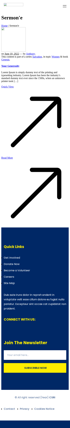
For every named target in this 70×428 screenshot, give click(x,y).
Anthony (30, 53)
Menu (65, 6)
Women (56, 56)
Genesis (5, 59)
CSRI (52, 397)
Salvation (37, 56)
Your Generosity (10, 66)
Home (4, 25)
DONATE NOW (35, 424)
